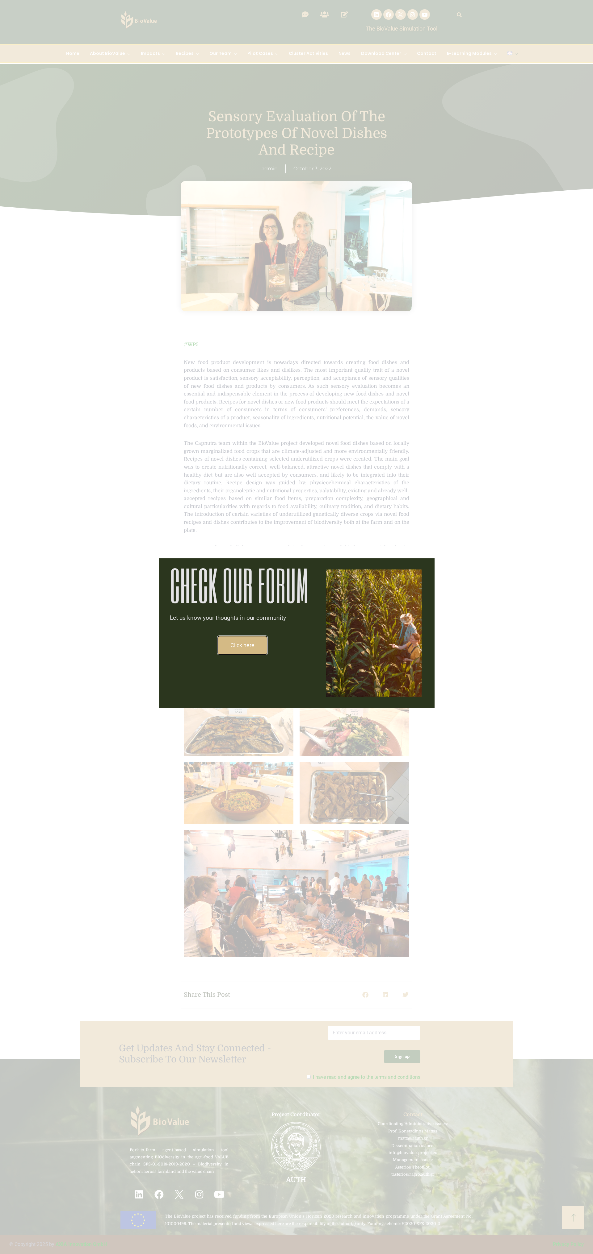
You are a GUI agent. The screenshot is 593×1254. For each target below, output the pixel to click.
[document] (296, 627)
